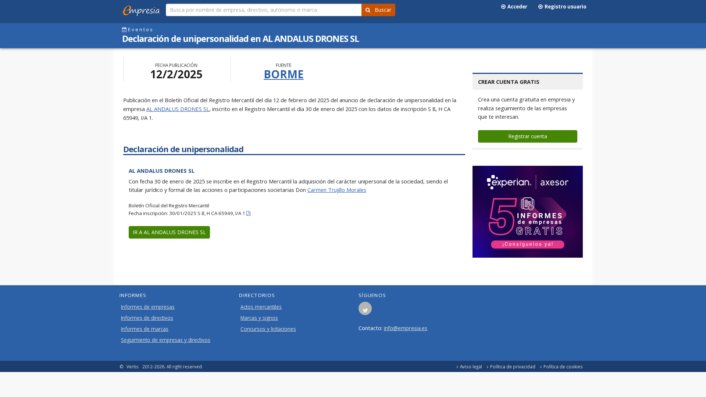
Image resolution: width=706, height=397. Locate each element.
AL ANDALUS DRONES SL (177, 108)
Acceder (516, 6)
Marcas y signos (259, 318)
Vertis (132, 366)
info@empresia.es (405, 328)
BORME (284, 74)
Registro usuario (564, 6)
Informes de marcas (144, 329)
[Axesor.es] (528, 212)
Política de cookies (563, 366)
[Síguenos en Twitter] (365, 311)
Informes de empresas (148, 307)
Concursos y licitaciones (268, 329)
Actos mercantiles (261, 307)
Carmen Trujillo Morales (336, 189)
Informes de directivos (147, 318)
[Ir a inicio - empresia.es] (143, 9)
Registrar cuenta (527, 136)
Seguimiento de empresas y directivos (165, 340)
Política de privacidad (512, 366)
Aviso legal (471, 366)
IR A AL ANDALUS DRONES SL (169, 232)
